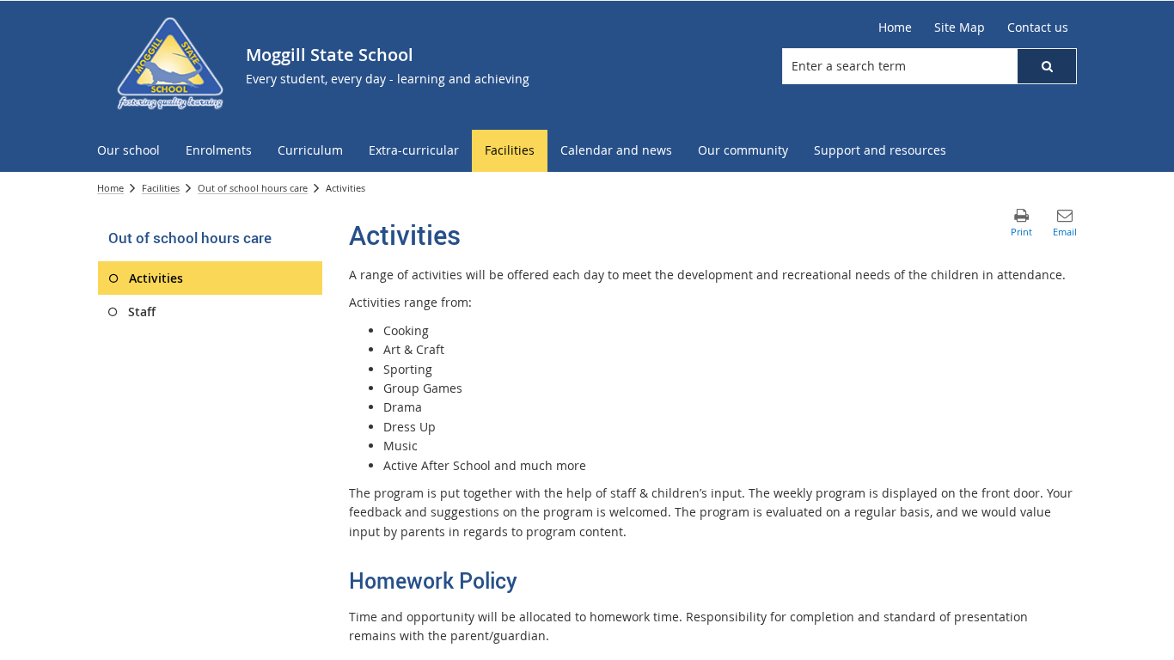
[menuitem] (128, 151)
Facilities (161, 187)
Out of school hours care (253, 187)
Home (110, 187)
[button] (1047, 66)
